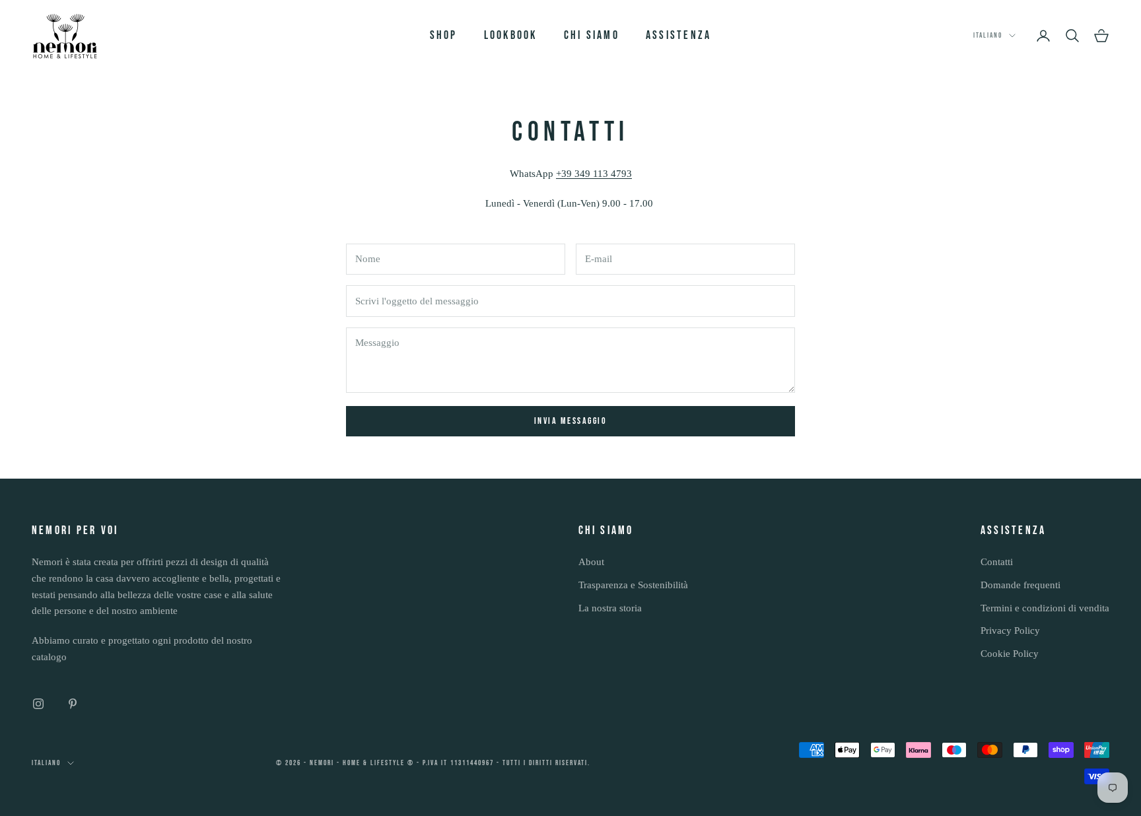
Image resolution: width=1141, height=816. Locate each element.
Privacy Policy (1010, 630)
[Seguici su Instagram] (38, 703)
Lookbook (510, 35)
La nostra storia (610, 608)
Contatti (997, 562)
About (591, 562)
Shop (444, 35)
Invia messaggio (570, 420)
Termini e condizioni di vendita (1045, 608)
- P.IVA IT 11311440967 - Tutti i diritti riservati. (503, 763)
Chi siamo (591, 35)
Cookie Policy (1010, 653)
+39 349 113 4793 (594, 173)
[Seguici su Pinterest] (72, 703)
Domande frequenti (1020, 585)
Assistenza (678, 35)
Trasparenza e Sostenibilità (633, 585)
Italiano (987, 35)
